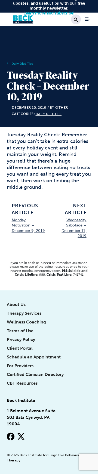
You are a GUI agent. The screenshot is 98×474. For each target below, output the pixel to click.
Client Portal (20, 348)
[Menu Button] (87, 19)
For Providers (20, 365)
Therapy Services (24, 313)
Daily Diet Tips (22, 64)
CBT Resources (22, 383)
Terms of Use (20, 330)
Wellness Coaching (26, 322)
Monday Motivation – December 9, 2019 (28, 225)
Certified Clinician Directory (35, 374)
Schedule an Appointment (34, 357)
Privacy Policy (21, 339)
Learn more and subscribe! (49, 13)
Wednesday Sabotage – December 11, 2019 (74, 228)
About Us (16, 304)
